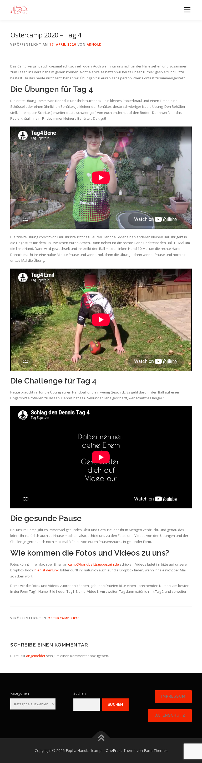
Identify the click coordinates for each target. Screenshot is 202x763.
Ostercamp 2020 (64, 618)
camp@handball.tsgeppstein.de (93, 564)
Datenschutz (169, 715)
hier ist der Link (46, 570)
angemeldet (35, 655)
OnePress (114, 750)
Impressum (173, 696)
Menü (187, 9)
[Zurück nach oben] (101, 738)
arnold (94, 44)
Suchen (79, 693)
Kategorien (19, 693)
